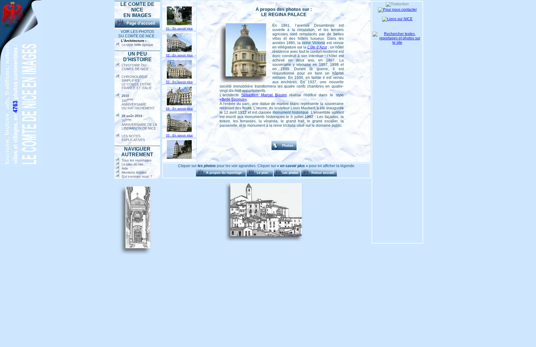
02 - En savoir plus (179, 55)
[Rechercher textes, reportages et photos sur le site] (397, 42)
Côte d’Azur (317, 47)
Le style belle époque (137, 45)
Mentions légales (134, 172)
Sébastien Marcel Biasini (264, 95)
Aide (125, 168)
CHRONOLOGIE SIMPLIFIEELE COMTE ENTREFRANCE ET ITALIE (137, 82)
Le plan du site (132, 164)
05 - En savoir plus (179, 135)
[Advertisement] (194, 212)
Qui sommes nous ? (137, 176)
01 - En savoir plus (179, 28)
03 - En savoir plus (179, 82)
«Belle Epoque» (233, 99)
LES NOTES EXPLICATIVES (133, 138)
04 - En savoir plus (179, 108)
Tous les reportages (137, 160)
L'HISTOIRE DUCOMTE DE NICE (135, 67)
